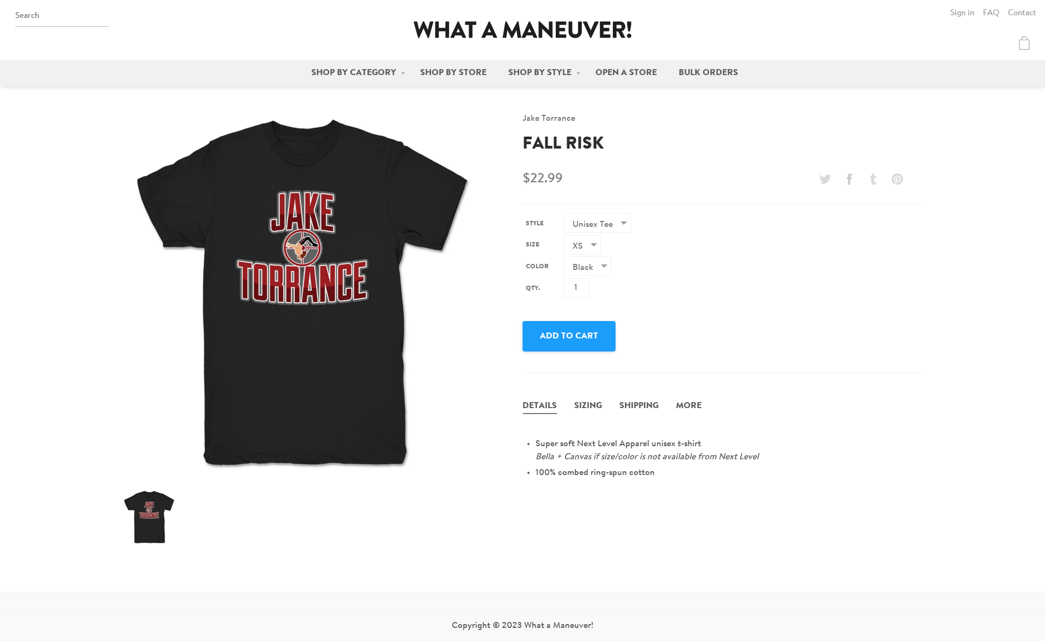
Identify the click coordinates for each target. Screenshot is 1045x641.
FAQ (991, 13)
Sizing (588, 406)
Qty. (533, 288)
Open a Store (626, 73)
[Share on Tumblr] (873, 179)
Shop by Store (453, 73)
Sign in (962, 13)
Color (537, 266)
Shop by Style (539, 73)
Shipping (639, 406)
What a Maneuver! (522, 30)
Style (535, 223)
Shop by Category (353, 73)
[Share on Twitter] (825, 179)
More (689, 406)
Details (539, 406)
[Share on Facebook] (849, 179)
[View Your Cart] (1024, 43)
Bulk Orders (708, 73)
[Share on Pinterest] (897, 179)
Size (532, 245)
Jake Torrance (548, 118)
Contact (1022, 13)
